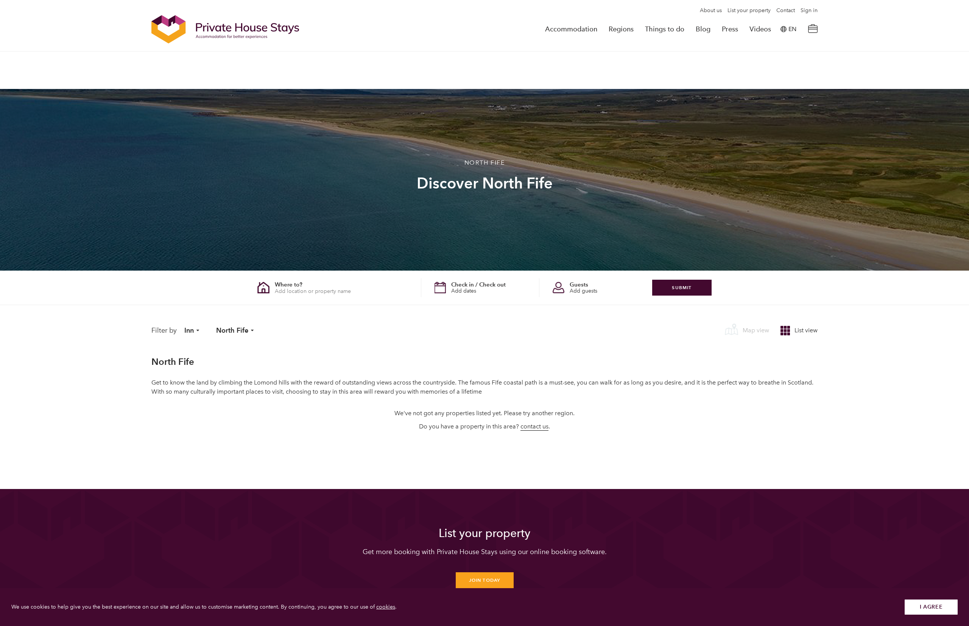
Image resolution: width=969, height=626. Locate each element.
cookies (385, 607)
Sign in (809, 11)
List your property (749, 11)
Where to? (288, 284)
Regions (621, 29)
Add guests (583, 291)
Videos (760, 29)
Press (730, 29)
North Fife (232, 330)
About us (711, 11)
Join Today (484, 580)
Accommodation (571, 29)
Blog (703, 29)
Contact (785, 11)
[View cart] (813, 29)
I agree (931, 607)
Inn (189, 330)
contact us (534, 426)
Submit (682, 287)
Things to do (664, 29)
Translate (783, 67)
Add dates (463, 291)
